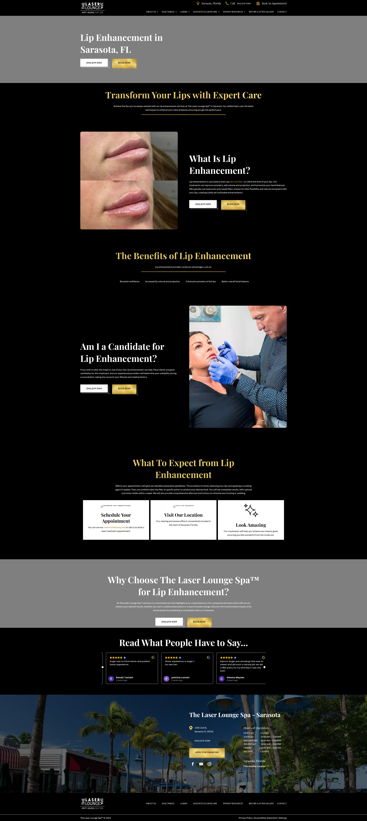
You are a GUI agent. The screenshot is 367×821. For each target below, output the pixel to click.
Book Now (124, 62)
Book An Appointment (274, 3)
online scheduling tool (114, 527)
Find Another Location (255, 766)
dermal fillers (237, 181)
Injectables (168, 12)
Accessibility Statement (265, 817)
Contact (282, 12)
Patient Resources (233, 12)
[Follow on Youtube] (201, 764)
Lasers (183, 12)
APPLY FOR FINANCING (207, 752)
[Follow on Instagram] (209, 764)
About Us (151, 12)
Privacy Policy (245, 817)
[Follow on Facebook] (192, 764)
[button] (265, 667)
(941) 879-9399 (94, 62)
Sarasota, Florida (211, 3)
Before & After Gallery (261, 12)
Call (241, 3)
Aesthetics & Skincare (205, 12)
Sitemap (283, 817)
